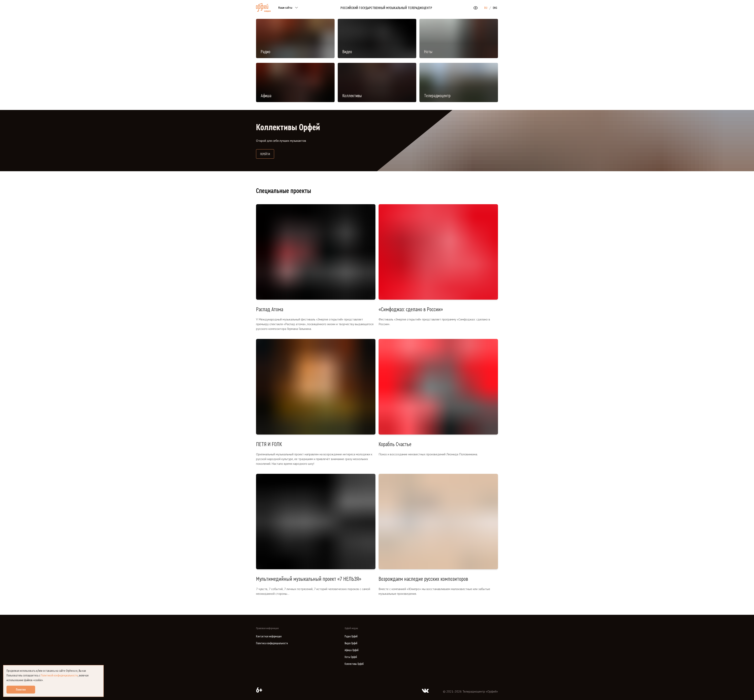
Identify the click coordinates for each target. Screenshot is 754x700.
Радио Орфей (351, 636)
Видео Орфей (351, 643)
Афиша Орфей (352, 650)
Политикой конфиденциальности (59, 675)
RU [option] (485, 7)
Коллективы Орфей (354, 663)
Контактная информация (269, 636)
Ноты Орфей (351, 657)
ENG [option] (495, 7)
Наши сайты (285, 7)
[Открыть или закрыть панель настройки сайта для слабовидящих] (475, 8)
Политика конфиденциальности (272, 643)
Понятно (21, 689)
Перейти (267, 154)
